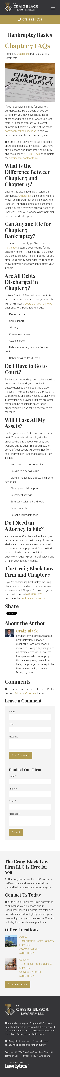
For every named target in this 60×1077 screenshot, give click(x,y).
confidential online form (34, 598)
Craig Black (23, 53)
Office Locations (21, 930)
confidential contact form (23, 158)
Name (12, 711)
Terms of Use (11, 1056)
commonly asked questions (20, 131)
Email (11, 724)
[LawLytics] (17, 1065)
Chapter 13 (24, 195)
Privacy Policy (29, 1056)
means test (11, 247)
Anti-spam (44, 1056)
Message (13, 736)
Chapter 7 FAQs (27, 45)
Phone (13, 788)
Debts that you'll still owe (38, 303)
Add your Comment (25, 693)
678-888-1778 (32, 19)
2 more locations (17, 984)
